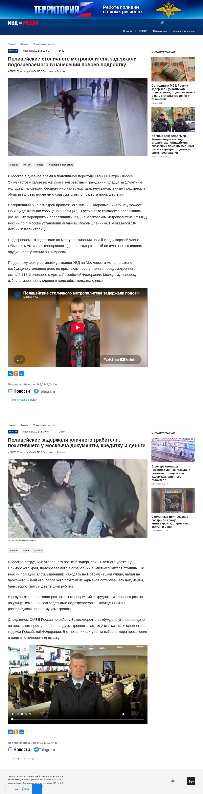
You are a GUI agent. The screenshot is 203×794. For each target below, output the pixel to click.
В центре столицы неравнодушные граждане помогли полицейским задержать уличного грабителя (170, 473)
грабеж (38, 550)
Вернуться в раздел (24, 399)
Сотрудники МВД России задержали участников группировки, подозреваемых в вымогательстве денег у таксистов (173, 92)
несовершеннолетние (60, 164)
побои (39, 164)
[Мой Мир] (21, 373)
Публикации (160, 31)
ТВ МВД (143, 31)
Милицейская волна (184, 31)
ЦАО (26, 550)
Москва (14, 164)
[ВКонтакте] (10, 373)
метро (27, 164)
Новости (128, 31)
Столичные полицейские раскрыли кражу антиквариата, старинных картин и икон (170, 521)
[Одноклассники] (15, 373)
